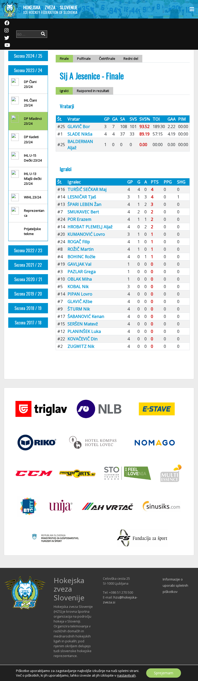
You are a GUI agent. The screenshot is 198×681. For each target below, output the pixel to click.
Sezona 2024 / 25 (28, 56)
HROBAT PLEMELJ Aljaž (90, 227)
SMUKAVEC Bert (83, 212)
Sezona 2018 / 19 (28, 308)
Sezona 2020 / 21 (28, 279)
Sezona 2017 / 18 (28, 323)
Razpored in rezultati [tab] (93, 90)
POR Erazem (79, 219)
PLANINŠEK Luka (84, 331)
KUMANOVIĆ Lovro (86, 234)
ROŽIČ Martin (81, 249)
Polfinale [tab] (84, 58)
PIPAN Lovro (80, 294)
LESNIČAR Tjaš (82, 197)
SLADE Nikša (80, 134)
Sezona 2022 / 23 (28, 250)
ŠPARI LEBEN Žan (84, 204)
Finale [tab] (64, 58)
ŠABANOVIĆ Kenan (86, 316)
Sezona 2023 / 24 (28, 70)
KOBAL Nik (78, 286)
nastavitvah (126, 675)
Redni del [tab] (130, 58)
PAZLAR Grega (82, 271)
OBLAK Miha (80, 279)
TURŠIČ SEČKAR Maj (87, 189)
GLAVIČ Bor (79, 126)
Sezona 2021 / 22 (28, 265)
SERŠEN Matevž (83, 324)
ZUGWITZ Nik (81, 346)
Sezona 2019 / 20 (28, 294)
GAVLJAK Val (79, 264)
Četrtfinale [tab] (107, 58)
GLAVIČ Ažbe (80, 301)
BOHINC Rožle (81, 256)
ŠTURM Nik (79, 309)
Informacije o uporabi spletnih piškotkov (175, 585)
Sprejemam (163, 672)
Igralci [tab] (64, 90)
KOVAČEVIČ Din (82, 339)
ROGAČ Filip (79, 242)
